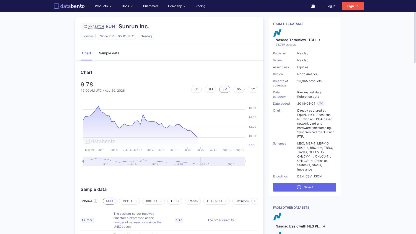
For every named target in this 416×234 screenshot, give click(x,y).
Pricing (200, 6)
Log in (331, 6)
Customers (151, 6)
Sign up (353, 6)
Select (308, 187)
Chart (86, 53)
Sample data (109, 53)
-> (298, 40)
